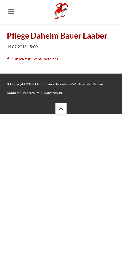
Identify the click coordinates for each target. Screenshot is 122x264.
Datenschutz (53, 93)
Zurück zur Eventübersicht (34, 58)
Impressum (31, 93)
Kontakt (13, 93)
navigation (11, 11)
